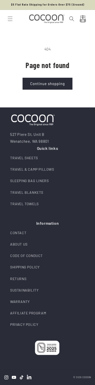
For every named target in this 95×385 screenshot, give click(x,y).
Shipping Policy (25, 267)
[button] (10, 18)
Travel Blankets (26, 192)
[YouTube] (13, 377)
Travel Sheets (24, 158)
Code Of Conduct (26, 255)
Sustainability (24, 290)
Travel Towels (24, 204)
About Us (19, 244)
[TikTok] (21, 377)
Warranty (20, 301)
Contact (18, 233)
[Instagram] (6, 377)
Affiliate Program (28, 313)
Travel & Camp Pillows (32, 169)
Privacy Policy (24, 324)
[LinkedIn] (29, 377)
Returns (18, 279)
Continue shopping (47, 83)
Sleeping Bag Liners (29, 181)
